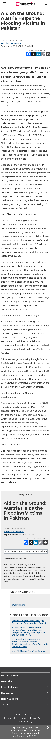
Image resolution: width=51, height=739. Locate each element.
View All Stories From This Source (28, 651)
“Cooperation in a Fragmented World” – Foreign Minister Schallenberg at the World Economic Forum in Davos (30, 643)
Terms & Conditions (24, 714)
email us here (18, 605)
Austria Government (11, 43)
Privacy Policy (37, 718)
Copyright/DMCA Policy (15, 718)
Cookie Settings (25, 721)
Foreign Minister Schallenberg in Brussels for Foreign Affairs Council (29, 621)
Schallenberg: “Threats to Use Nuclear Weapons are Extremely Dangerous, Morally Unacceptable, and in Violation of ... (28, 631)
